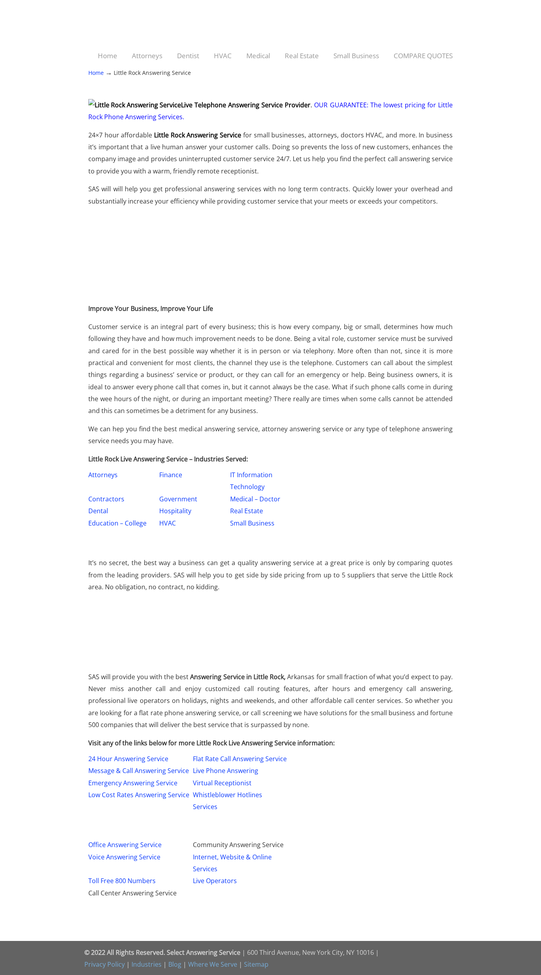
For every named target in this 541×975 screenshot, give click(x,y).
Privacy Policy (104, 964)
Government (178, 499)
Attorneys (103, 474)
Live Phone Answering (225, 770)
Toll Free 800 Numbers (122, 880)
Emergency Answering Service (132, 783)
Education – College (117, 523)
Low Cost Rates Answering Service (138, 794)
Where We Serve (212, 964)
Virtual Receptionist (222, 783)
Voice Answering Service (124, 857)
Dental (98, 511)
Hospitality (175, 511)
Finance (170, 474)
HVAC (167, 523)
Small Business (252, 523)
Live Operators (215, 880)
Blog (174, 964)
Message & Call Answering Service (138, 770)
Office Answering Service (125, 844)
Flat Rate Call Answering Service (240, 758)
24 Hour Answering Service (128, 758)
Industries (146, 964)
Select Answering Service (130, 25)
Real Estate (246, 511)
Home (96, 72)
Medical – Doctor (255, 499)
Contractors (106, 499)
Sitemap (256, 964)
